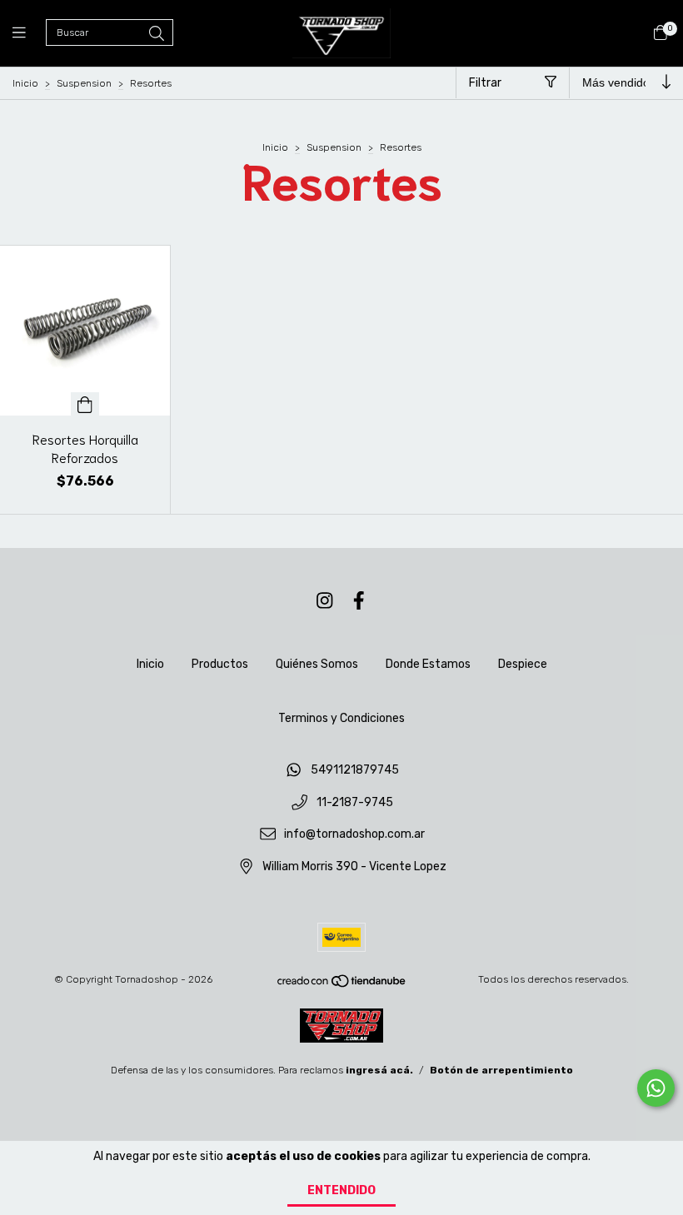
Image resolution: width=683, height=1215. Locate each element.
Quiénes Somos (317, 664)
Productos (220, 664)
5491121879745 (355, 770)
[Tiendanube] (342, 984)
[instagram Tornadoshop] (325, 600)
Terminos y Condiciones (341, 718)
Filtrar (485, 83)
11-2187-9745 (355, 802)
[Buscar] (156, 34)
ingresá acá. (379, 1070)
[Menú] (29, 33)
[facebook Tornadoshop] (359, 600)
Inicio (25, 83)
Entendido (341, 1190)
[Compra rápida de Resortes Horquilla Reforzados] (85, 404)
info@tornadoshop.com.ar (354, 835)
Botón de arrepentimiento (501, 1070)
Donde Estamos (428, 664)
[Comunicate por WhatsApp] (656, 1088)
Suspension (84, 83)
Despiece (522, 664)
